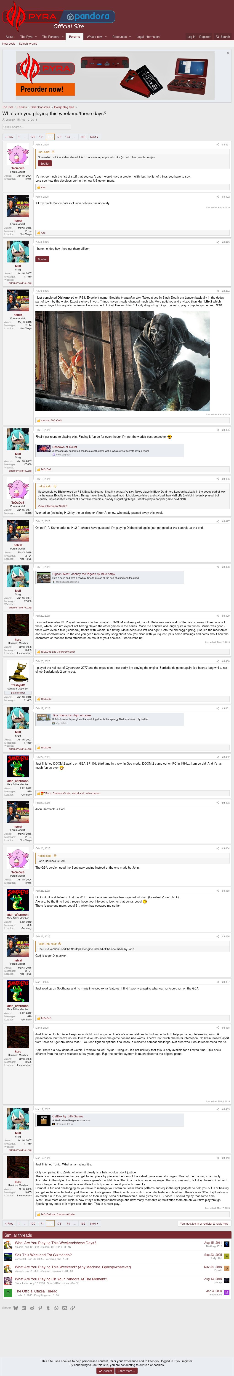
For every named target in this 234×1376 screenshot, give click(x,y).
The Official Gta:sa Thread (36, 1291)
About (9, 36)
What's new (95, 36)
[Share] (218, 144)
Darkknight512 (214, 1246)
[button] (36, 36)
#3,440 (226, 1158)
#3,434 (226, 848)
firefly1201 (216, 1258)
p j (16, 1295)
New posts (8, 43)
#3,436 (226, 936)
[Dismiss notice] (228, 53)
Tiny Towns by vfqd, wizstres (71, 715)
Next (93, 137)
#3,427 (226, 521)
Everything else (53, 1259)
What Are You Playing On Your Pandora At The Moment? (61, 1279)
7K (77, 1283)
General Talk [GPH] (51, 1247)
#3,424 (226, 291)
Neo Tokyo (26, 234)
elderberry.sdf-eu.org (20, 283)
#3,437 (226, 982)
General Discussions (52, 1271)
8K (71, 1271)
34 (66, 1271)
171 (41, 137)
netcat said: (45, 486)
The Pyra (26, 36)
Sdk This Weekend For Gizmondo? (43, 1254)
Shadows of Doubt (64, 447)
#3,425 (226, 430)
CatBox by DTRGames (67, 1116)
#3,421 (226, 144)
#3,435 (226, 890)
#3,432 (226, 757)
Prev (10, 137)
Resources (119, 36)
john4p (218, 1282)
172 (50, 137)
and (51, 420)
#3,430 (226, 661)
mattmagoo (216, 1294)
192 (82, 137)
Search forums (28, 43)
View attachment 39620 (52, 506)
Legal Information (148, 36)
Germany (26, 794)
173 (58, 137)
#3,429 (226, 615)
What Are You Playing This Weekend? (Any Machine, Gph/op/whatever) (73, 1266)
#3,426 (226, 479)
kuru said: (44, 152)
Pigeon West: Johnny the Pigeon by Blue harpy (83, 574)
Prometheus (21, 1283)
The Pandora (50, 36)
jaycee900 (20, 1259)
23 (72, 1283)
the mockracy (24, 653)
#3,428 (226, 567)
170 (32, 137)
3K (67, 1259)
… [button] (25, 137)
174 (67, 137)
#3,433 (226, 802)
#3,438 (226, 1027)
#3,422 (226, 196)
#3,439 (226, 1109)
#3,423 (226, 242)
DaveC (218, 1270)
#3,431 (226, 708)
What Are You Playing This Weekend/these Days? (55, 1242)
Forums (74, 36)
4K (69, 1247)
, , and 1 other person (72, 793)
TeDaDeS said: (47, 944)
